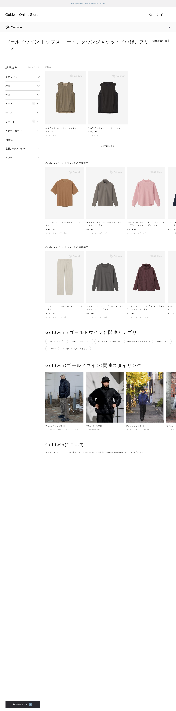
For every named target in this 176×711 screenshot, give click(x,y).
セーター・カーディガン (138, 341)
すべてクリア (33, 67)
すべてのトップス (56, 341)
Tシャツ (52, 348)
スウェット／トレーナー (108, 341)
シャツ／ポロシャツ (81, 341)
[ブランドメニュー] (168, 27)
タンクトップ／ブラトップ (75, 348)
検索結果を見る (22, 704)
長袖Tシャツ (163, 341)
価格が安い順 (159, 40)
